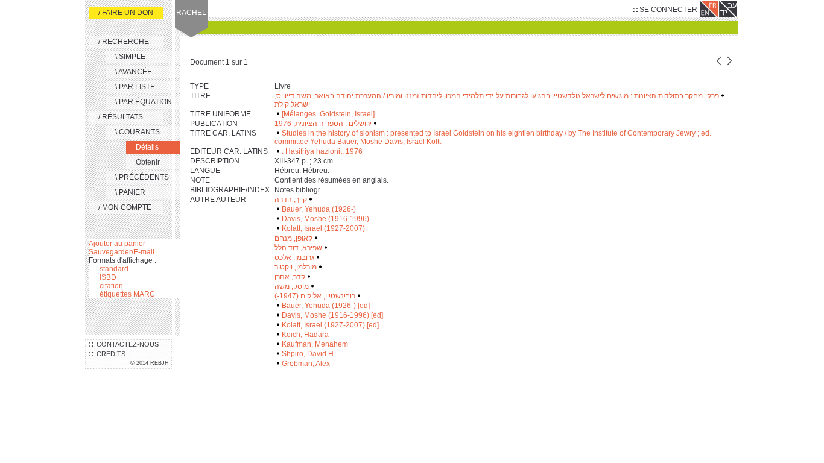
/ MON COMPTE (124, 207)
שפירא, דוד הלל (298, 248)
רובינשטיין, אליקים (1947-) (314, 296)
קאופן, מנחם (293, 238)
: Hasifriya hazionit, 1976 (322, 151)
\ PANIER (130, 192)
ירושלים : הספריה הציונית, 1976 (323, 123)
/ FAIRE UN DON (125, 12)
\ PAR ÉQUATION (143, 102)
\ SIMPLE (130, 56)
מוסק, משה (291, 286)
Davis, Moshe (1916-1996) (325, 219)
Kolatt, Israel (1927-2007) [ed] (330, 325)
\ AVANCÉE (133, 72)
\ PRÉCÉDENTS (142, 177)
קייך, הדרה (290, 199)
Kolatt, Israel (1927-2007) (323, 228)
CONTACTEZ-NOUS (126, 344)
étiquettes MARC (127, 294)
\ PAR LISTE (135, 87)
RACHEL (191, 12)
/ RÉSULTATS (120, 117)
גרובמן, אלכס (294, 257)
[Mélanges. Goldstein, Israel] (328, 114)
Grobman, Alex (306, 363)
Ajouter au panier (117, 243)
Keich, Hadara (305, 334)
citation (111, 286)
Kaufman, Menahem (315, 344)
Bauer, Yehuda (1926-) (319, 209)
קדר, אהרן (289, 276)
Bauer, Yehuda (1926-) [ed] (326, 305)
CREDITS (109, 353)
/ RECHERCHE (123, 41)
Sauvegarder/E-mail (121, 252)
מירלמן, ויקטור (295, 267)
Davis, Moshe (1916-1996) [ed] (332, 315)
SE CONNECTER (667, 9)
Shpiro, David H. (308, 354)
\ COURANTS (137, 132)
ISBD (108, 277)
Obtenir (148, 162)
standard (114, 269)
